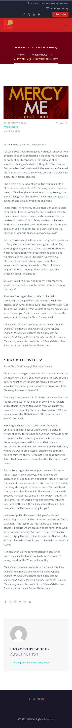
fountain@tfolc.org (59, 8)
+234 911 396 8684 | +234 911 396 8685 (49, 3)
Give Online (60, 14)
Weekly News (11, 126)
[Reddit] (30, 602)
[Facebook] (23, 14)
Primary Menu (65, 24)
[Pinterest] (15, 602)
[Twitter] (28, 14)
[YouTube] (39, 14)
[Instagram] (34, 14)
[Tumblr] (20, 602)
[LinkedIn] (25, 602)
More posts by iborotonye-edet (31, 662)
